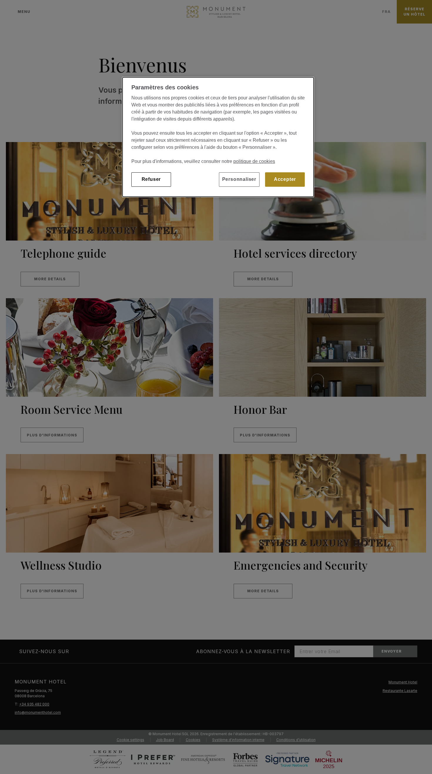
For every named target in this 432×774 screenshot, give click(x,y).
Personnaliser (239, 179)
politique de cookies (254, 161)
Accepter (285, 179)
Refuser (151, 179)
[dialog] (218, 136)
